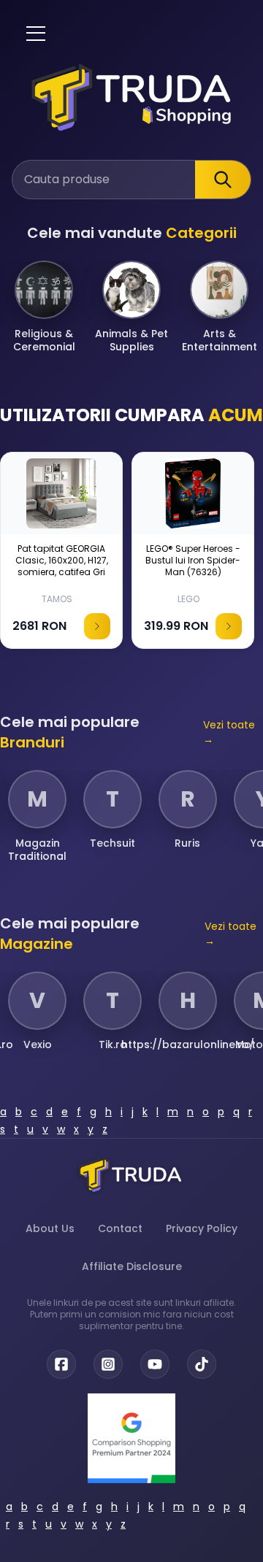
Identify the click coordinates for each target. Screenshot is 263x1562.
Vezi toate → (229, 732)
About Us (50, 1228)
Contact (120, 1228)
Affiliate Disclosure (132, 1266)
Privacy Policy (201, 1228)
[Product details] (97, 626)
